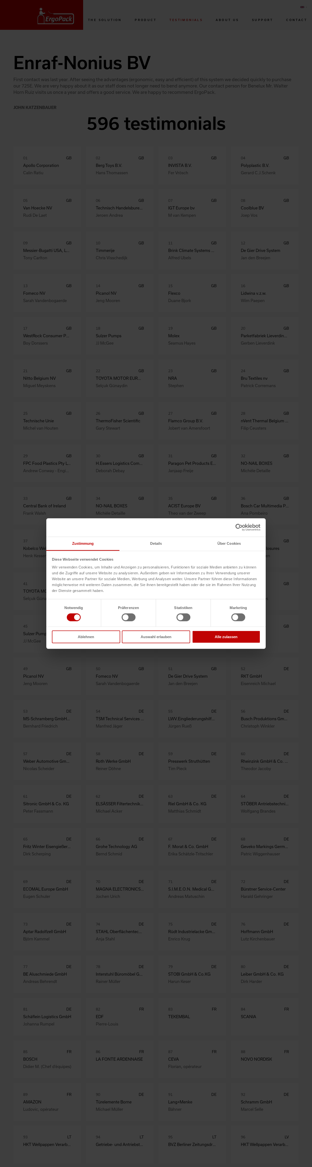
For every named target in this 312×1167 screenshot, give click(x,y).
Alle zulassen (226, 637)
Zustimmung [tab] (83, 543)
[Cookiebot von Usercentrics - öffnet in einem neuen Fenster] (239, 527)
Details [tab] (156, 543)
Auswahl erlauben (156, 637)
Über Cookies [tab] (229, 543)
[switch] (129, 617)
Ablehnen (86, 637)
